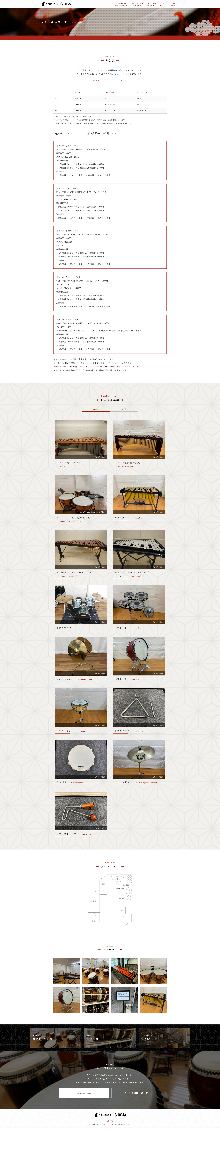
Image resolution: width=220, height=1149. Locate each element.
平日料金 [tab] (95, 80)
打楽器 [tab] (95, 409)
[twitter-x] (108, 1120)
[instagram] (111, 1120)
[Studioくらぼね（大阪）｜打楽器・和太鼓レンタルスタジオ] (56, 4)
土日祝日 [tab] (124, 80)
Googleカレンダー (118, 74)
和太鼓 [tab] (124, 409)
